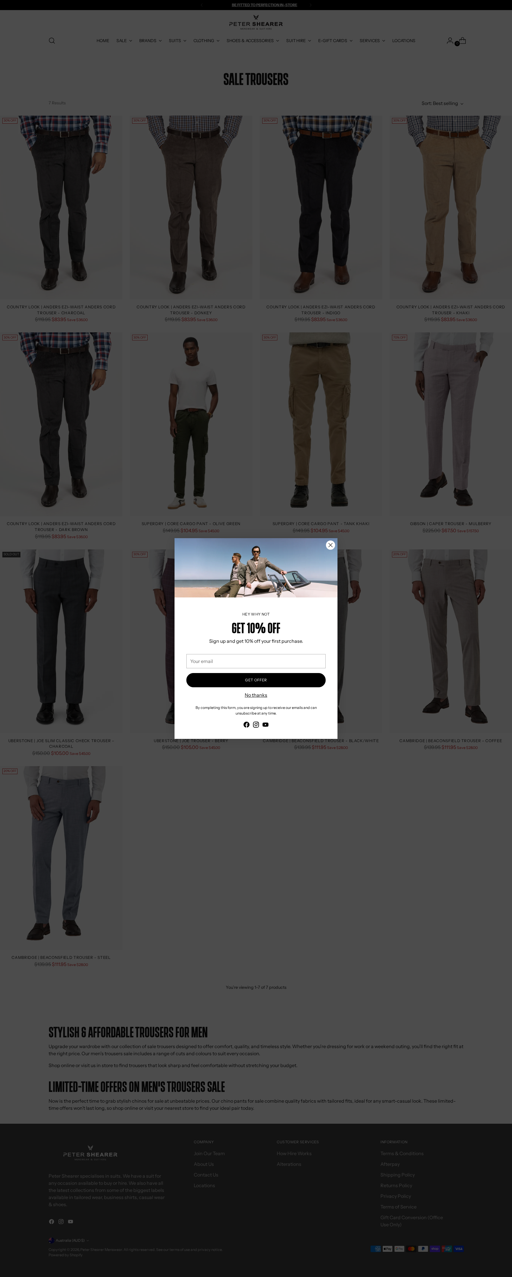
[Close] (330, 545)
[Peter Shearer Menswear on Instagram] (256, 725)
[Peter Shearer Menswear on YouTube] (265, 725)
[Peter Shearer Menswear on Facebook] (246, 725)
